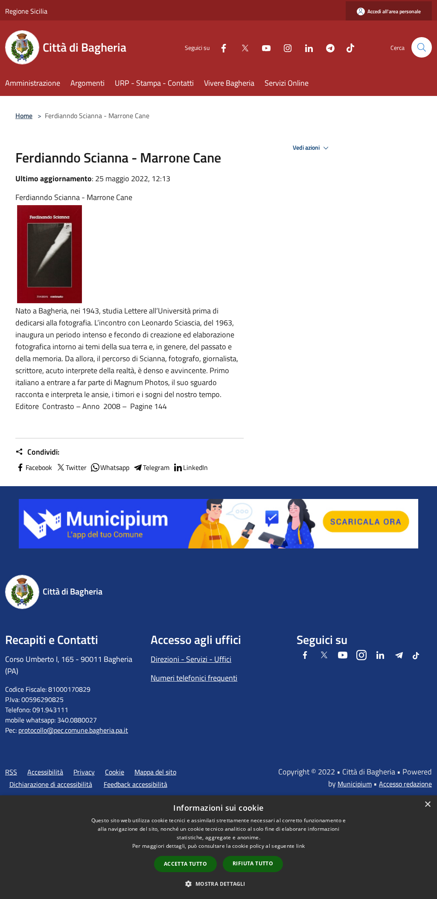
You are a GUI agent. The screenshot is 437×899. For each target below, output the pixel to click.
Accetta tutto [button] (185, 863)
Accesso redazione (405, 784)
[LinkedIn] (305, 47)
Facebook (39, 467)
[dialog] (218, 847)
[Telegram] (326, 47)
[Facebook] (220, 47)
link (300, 846)
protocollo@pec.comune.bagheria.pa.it (73, 730)
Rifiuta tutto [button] (253, 863)
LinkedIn (195, 467)
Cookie (114, 772)
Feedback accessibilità (135, 784)
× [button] (427, 804)
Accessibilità (45, 772)
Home (23, 115)
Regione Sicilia (26, 11)
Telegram (156, 467)
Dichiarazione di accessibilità (50, 784)
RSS (11, 772)
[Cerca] (421, 47)
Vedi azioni (307, 147)
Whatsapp (114, 467)
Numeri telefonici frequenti (194, 678)
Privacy (84, 772)
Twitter (76, 467)
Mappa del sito (155, 772)
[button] (218, 884)
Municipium (355, 784)
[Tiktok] (347, 47)
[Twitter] (241, 47)
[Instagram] (284, 47)
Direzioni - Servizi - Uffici (191, 659)
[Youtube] (262, 47)
